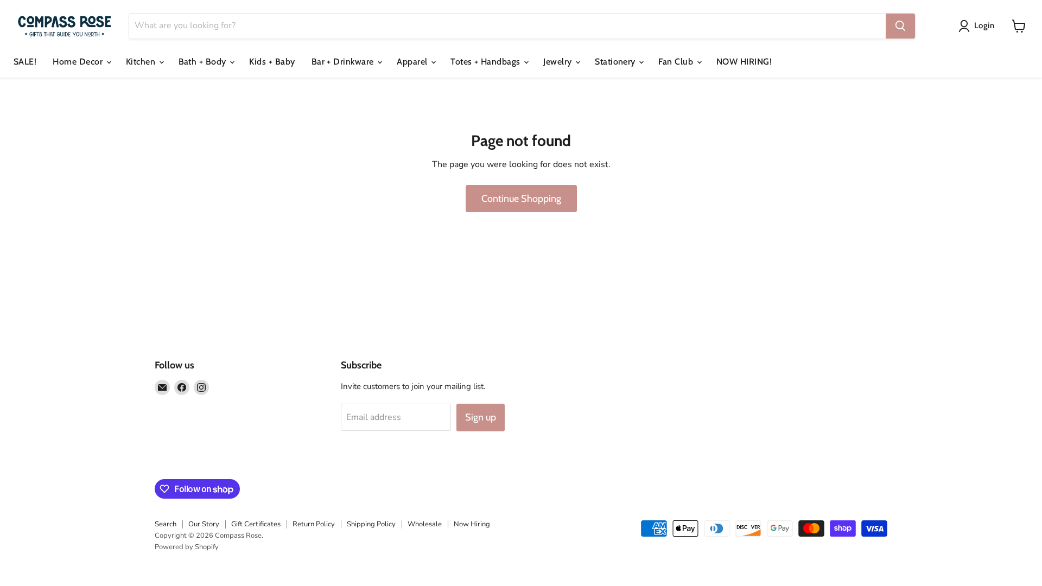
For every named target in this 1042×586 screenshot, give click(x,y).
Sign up (480, 417)
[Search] (900, 26)
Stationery (616, 61)
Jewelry (558, 61)
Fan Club (676, 61)
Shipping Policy (371, 524)
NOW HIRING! (744, 61)
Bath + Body (204, 61)
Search (165, 524)
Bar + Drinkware (344, 61)
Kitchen (142, 61)
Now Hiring (472, 524)
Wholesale (425, 524)
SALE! (25, 61)
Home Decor (79, 61)
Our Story (203, 524)
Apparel (413, 61)
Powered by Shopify (187, 547)
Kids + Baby (272, 61)
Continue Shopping (521, 199)
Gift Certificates (256, 524)
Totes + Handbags (486, 61)
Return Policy (314, 524)
